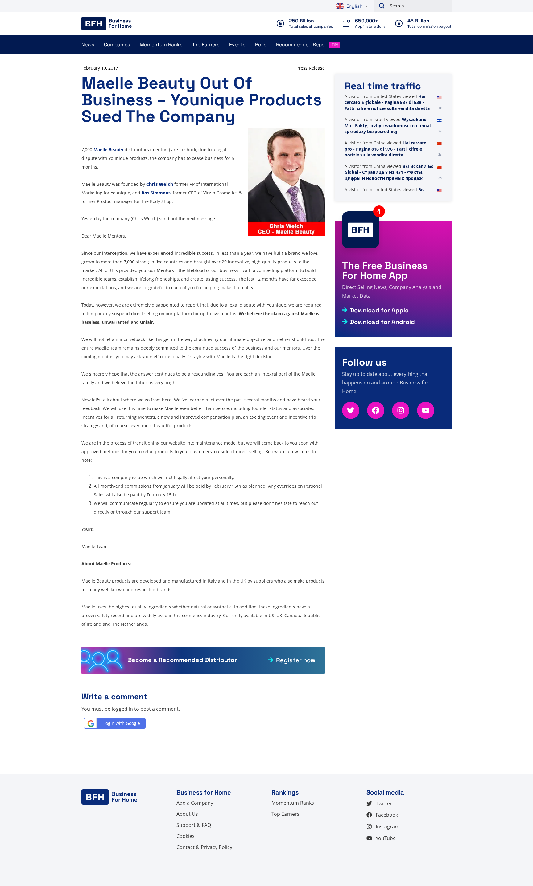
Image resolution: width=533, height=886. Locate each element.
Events (237, 44)
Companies (117, 44)
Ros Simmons (156, 193)
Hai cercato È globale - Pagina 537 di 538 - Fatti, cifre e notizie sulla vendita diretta (387, 102)
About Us (187, 814)
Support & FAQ (193, 825)
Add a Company (194, 802)
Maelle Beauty (108, 149)
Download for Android (382, 322)
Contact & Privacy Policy (204, 847)
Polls (260, 44)
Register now (296, 660)
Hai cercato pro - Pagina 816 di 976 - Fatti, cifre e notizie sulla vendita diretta (386, 149)
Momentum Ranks (161, 44)
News (87, 44)
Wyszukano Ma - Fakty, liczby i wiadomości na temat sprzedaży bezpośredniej (388, 125)
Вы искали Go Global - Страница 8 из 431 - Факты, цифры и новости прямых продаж (389, 172)
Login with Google (121, 723)
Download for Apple (379, 310)
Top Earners (205, 44)
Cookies (185, 836)
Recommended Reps (300, 44)
